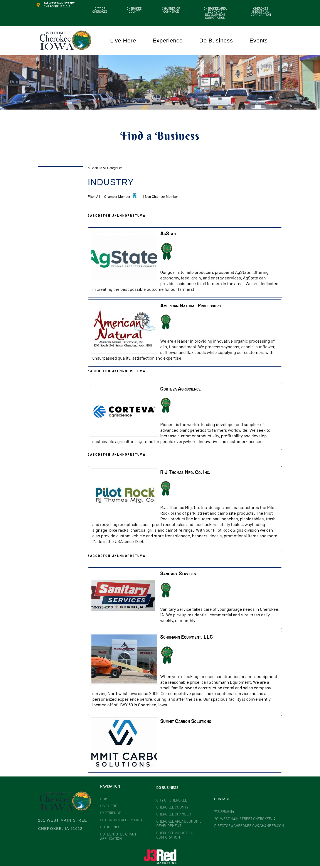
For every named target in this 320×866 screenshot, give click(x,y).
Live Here (123, 40)
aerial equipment (261, 676)
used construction (222, 676)
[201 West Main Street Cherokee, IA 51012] (38, 5)
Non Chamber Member (161, 196)
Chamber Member (117, 196)
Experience (168, 40)
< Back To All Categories (105, 168)
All (98, 196)
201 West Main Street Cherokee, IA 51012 (59, 5)
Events (258, 40)
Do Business (216, 40)
